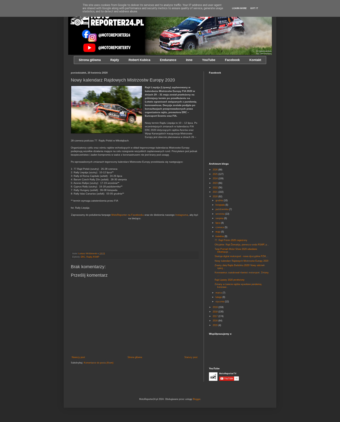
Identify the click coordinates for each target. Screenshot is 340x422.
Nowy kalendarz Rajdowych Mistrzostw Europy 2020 (241, 261)
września (220, 214)
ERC (83, 257)
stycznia (220, 301)
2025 (215, 174)
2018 (215, 311)
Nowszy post (78, 357)
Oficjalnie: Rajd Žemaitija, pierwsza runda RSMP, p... (242, 244)
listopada (220, 204)
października (222, 209)
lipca (218, 223)
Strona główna (135, 357)
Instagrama (181, 214)
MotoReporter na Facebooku (127, 214)
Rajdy (89, 257)
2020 (215, 196)
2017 (215, 316)
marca (219, 292)
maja (218, 231)
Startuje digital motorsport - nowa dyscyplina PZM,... (242, 256)
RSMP (96, 257)
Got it (254, 8)
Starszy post (190, 357)
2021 (215, 192)
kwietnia (220, 236)
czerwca (220, 227)
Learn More (239, 8)
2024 (215, 178)
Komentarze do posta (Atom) (98, 362)
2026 (215, 169)
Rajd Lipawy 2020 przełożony (230, 279)
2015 (215, 325)
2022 (215, 187)
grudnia (220, 200)
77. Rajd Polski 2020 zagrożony (231, 240)
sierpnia (220, 218)
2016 (215, 320)
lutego (219, 297)
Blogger (196, 399)
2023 (215, 183)
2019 (215, 307)
